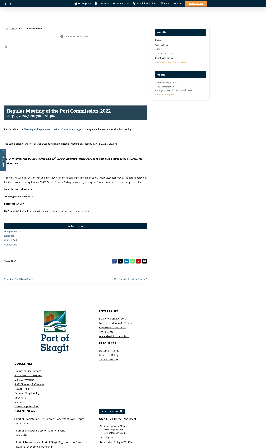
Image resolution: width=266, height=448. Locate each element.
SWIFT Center (106, 332)
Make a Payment (24, 379)
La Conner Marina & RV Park (115, 323)
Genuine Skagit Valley (26, 393)
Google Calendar (13, 231)
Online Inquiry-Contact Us (29, 371)
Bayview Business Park (112, 327)
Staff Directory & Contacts (29, 384)
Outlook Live (10, 244)
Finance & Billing (109, 355)
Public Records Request (28, 375)
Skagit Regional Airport (112, 318)
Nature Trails (22, 388)
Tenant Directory (108, 359)
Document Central (109, 350)
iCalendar (9, 235)
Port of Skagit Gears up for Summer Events (41, 430)
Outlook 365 (10, 240)
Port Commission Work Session (129, 279)
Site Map (19, 402)
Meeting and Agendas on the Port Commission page (52, 129)
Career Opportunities (26, 406)
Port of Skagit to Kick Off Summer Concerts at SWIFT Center (50, 419)
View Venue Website (164, 94)
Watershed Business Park (114, 336)
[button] (202, 13)
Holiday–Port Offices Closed (19, 279)
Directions (20, 397)
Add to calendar (75, 226)
